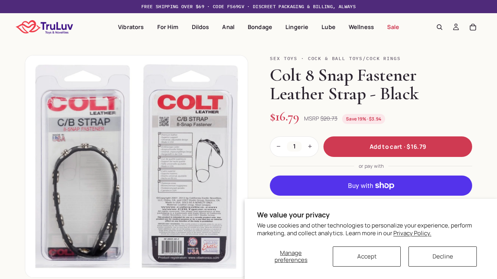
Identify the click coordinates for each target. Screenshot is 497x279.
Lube (328, 27)
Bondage (260, 27)
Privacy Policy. (412, 233)
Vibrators (131, 27)
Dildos (200, 27)
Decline (443, 256)
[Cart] (472, 27)
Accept (367, 256)
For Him (168, 27)
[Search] (439, 27)
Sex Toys (283, 58)
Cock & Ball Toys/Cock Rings (354, 58)
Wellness (361, 27)
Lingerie (296, 27)
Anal (228, 27)
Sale (393, 27)
